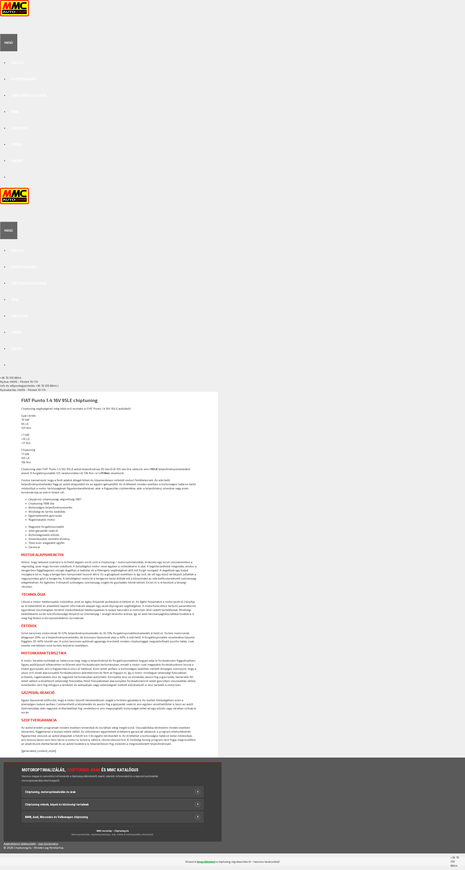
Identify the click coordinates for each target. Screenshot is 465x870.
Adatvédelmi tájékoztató (20, 843)
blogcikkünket (206, 861)
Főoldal (17, 62)
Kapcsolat (19, 128)
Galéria (17, 160)
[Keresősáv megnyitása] (4, 25)
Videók (16, 144)
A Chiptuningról (24, 78)
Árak (15, 111)
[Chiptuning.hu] (14, 15)
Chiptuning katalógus (28, 95)
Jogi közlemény (48, 843)
